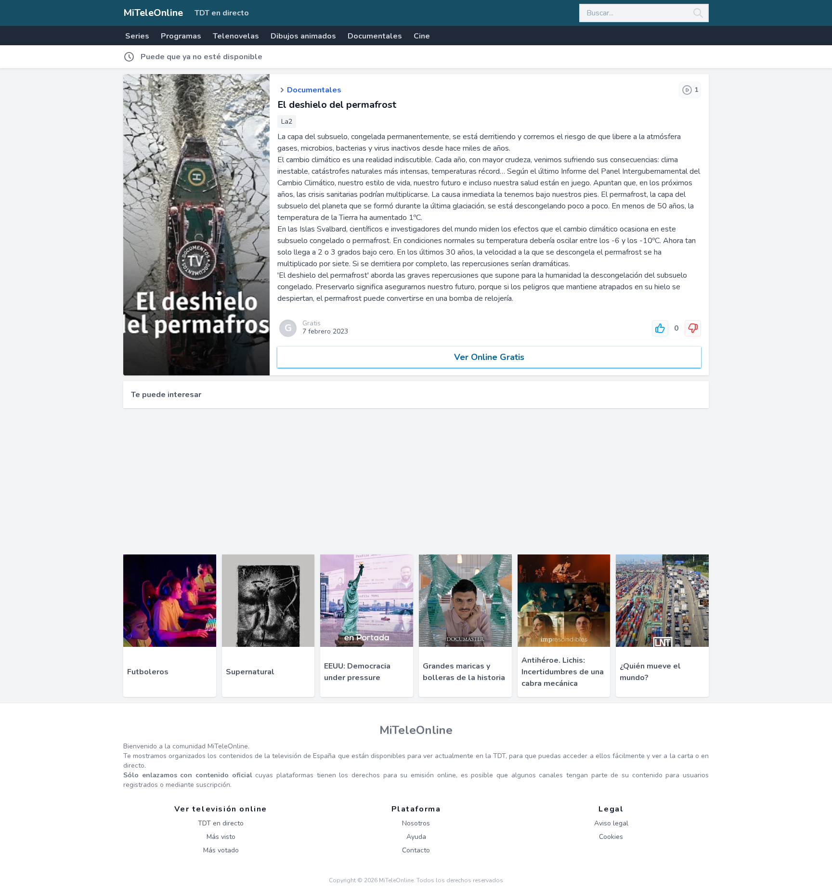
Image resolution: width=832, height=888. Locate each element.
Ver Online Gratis (489, 357)
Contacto (416, 850)
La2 (286, 121)
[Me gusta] (660, 328)
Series (137, 36)
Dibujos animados (303, 36)
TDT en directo (222, 13)
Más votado (221, 850)
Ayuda (416, 836)
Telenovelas (236, 36)
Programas (181, 36)
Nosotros (416, 823)
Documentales (375, 36)
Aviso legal (611, 823)
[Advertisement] (416, 481)
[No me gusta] (693, 328)
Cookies (611, 836)
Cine (422, 36)
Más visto (221, 836)
